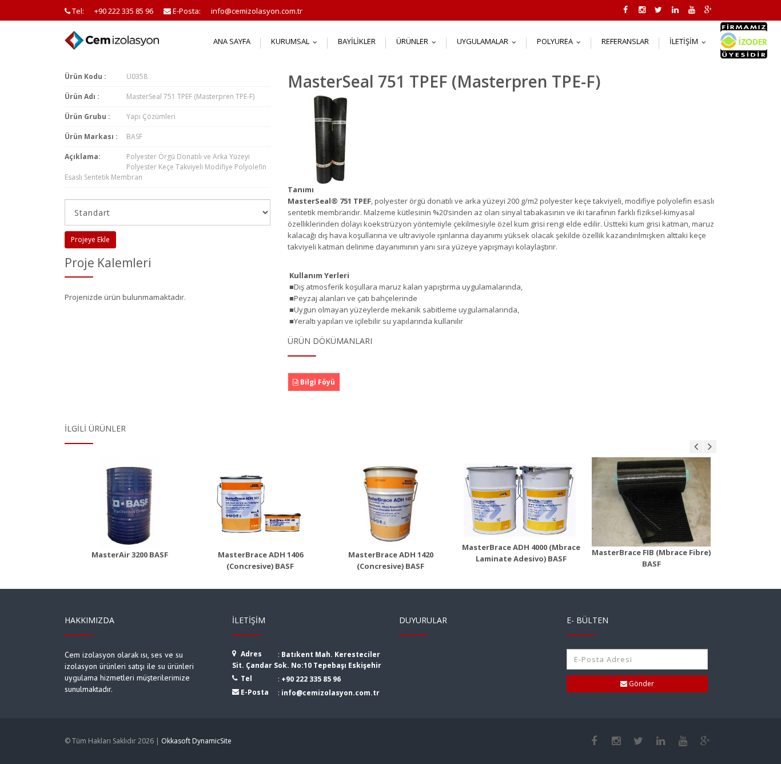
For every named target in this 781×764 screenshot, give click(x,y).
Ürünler (418, 41)
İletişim (690, 41)
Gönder (640, 683)
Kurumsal (296, 41)
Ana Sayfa (231, 41)
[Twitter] (638, 741)
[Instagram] (616, 741)
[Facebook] (594, 741)
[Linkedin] (661, 741)
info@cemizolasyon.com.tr (330, 693)
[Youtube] (683, 741)
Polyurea (561, 41)
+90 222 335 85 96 (311, 679)
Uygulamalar (489, 41)
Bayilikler (357, 41)
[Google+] (705, 741)
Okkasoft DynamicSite (196, 741)
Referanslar (625, 41)
